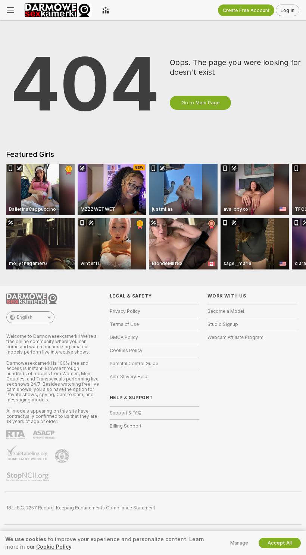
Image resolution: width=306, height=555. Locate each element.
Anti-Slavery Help (128, 376)
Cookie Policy (53, 547)
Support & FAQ (125, 413)
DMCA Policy (124, 337)
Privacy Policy (125, 311)
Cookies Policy (126, 350)
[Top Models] (106, 10)
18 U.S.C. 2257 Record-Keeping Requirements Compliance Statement (80, 508)
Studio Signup (222, 324)
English (24, 317)
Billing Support (125, 426)
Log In (287, 10)
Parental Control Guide (134, 363)
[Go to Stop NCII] (28, 476)
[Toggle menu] (10, 10)
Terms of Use (124, 324)
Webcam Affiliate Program (235, 337)
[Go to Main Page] (58, 10)
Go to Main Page (200, 102)
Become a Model (225, 311)
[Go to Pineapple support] (63, 456)
